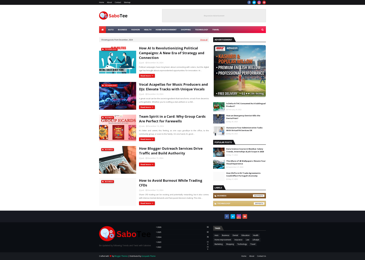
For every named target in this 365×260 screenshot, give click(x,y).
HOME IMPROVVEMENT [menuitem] (166, 29)
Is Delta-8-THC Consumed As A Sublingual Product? (246, 105)
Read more (146, 75)
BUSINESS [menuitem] (122, 29)
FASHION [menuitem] (135, 29)
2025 (183, 232)
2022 (183, 247)
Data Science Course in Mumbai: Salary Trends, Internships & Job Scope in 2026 (245, 150)
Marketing (219, 244)
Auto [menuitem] (111, 29)
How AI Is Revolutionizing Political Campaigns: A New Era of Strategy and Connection (171, 53)
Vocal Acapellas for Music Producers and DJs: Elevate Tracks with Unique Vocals (173, 87)
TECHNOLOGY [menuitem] (201, 29)
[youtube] (245, 216)
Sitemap (127, 2)
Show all (203, 39)
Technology (237, 203)
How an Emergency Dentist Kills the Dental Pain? (243, 117)
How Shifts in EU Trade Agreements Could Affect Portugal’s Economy (243, 174)
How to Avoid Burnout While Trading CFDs (170, 183)
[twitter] (254, 2)
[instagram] (259, 2)
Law (247, 240)
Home (101, 2)
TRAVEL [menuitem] (215, 29)
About (109, 2)
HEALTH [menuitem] (147, 29)
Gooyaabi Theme (149, 256)
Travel (252, 244)
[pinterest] (264, 2)
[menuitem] (102, 29)
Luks (143, 126)
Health (255, 235)
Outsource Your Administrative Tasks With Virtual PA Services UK (244, 129)
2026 (183, 227)
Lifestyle (256, 240)
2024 (183, 237)
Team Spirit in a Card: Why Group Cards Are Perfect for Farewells (172, 119)
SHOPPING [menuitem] (186, 29)
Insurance (238, 240)
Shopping (230, 244)
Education (246, 235)
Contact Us (261, 256)
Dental (235, 235)
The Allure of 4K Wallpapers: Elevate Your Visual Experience (246, 162)
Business (237, 195)
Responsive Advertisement (214, 15)
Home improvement (223, 240)
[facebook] (249, 2)
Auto (216, 235)
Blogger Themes (121, 256)
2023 (183, 242)
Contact (118, 2)
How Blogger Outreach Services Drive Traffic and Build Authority (171, 151)
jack (142, 62)
